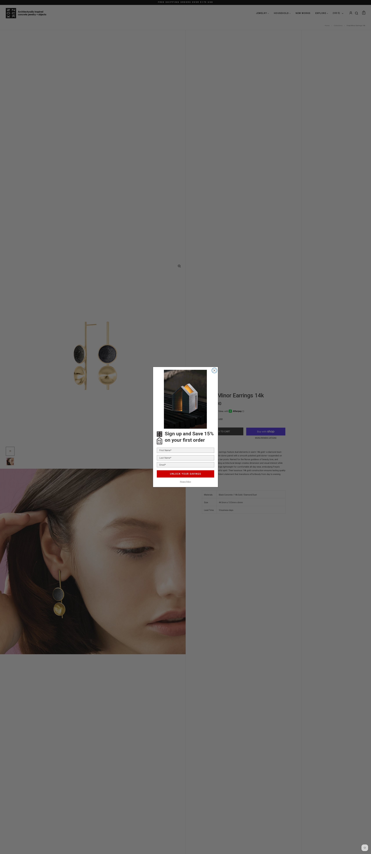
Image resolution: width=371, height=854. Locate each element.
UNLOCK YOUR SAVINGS (185, 473)
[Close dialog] (214, 370)
